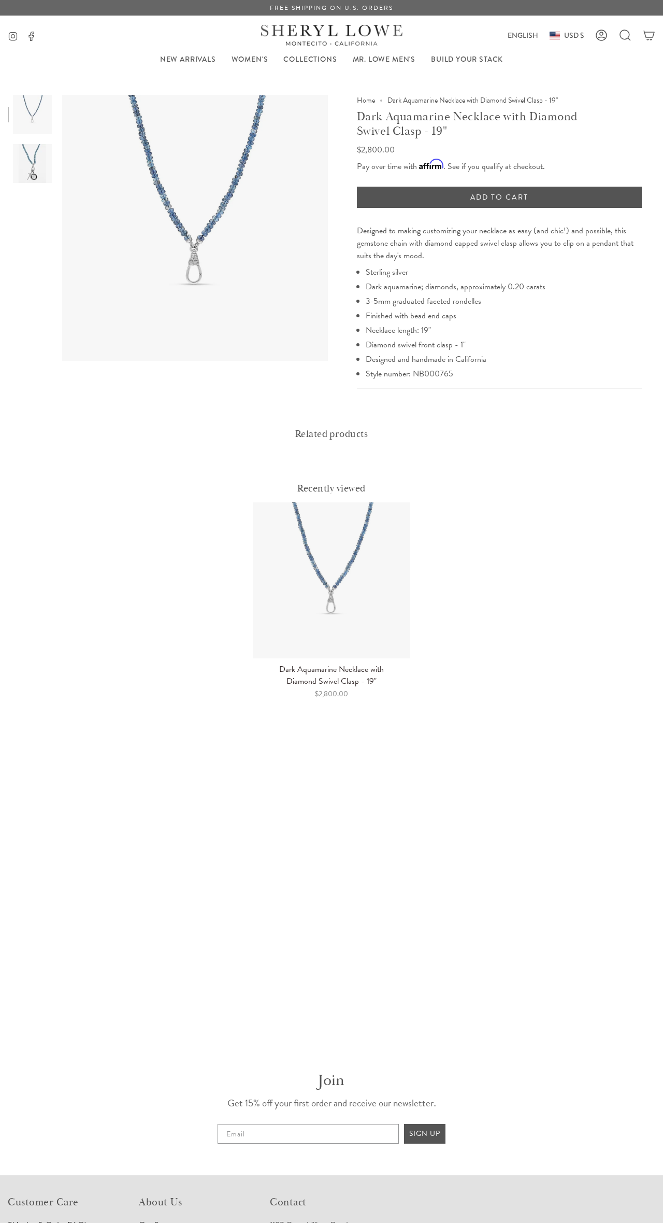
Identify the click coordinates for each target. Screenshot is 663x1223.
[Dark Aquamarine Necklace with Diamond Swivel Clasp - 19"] (331, 580)
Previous (62, 228)
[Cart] (649, 35)
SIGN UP (424, 1133)
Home (366, 100)
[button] (250, 59)
